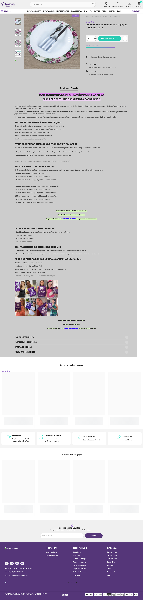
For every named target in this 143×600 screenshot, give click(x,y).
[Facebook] (7, 563)
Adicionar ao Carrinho (109, 38)
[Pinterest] (17, 563)
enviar (93, 536)
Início (87, 16)
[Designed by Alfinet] (64, 595)
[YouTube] (22, 563)
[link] (18, 419)
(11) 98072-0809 (17, 572)
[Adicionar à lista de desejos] (125, 38)
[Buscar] (63, 4)
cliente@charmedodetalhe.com (18, 575)
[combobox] (60, 4)
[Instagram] (12, 563)
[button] (90, 22)
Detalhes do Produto (69, 88)
